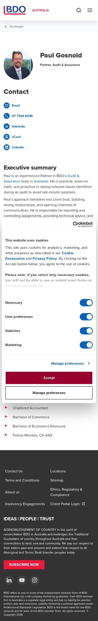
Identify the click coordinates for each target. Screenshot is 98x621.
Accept (49, 378)
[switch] (86, 316)
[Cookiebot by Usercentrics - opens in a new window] (73, 224)
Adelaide (41, 181)
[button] (24, 564)
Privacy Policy (45, 258)
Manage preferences (67, 363)
